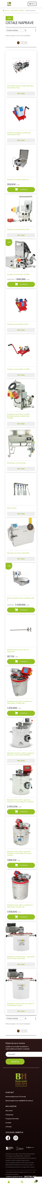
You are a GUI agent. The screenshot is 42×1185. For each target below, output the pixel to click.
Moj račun (9, 1111)
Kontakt (8, 1123)
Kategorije (9, 1115)
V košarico (23, 189)
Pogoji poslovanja (12, 1119)
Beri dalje (21, 93)
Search (22, 1182)
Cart (33, 1180)
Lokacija (9, 1127)
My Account (8, 1182)
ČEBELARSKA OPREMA (17, 10)
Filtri (9, 18)
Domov (7, 10)
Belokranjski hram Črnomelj (16, 1097)
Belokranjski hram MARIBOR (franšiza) (19, 1101)
